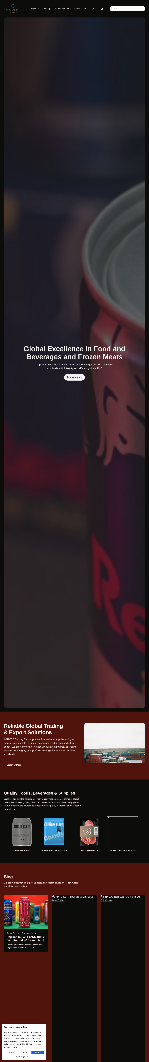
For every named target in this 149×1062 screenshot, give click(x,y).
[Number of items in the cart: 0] (101, 8)
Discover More (74, 377)
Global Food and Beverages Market (22, 933)
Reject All (24, 1052)
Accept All (37, 1052)
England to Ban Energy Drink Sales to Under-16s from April (25, 938)
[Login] (93, 8)
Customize (10, 1052)
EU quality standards (56, 805)
